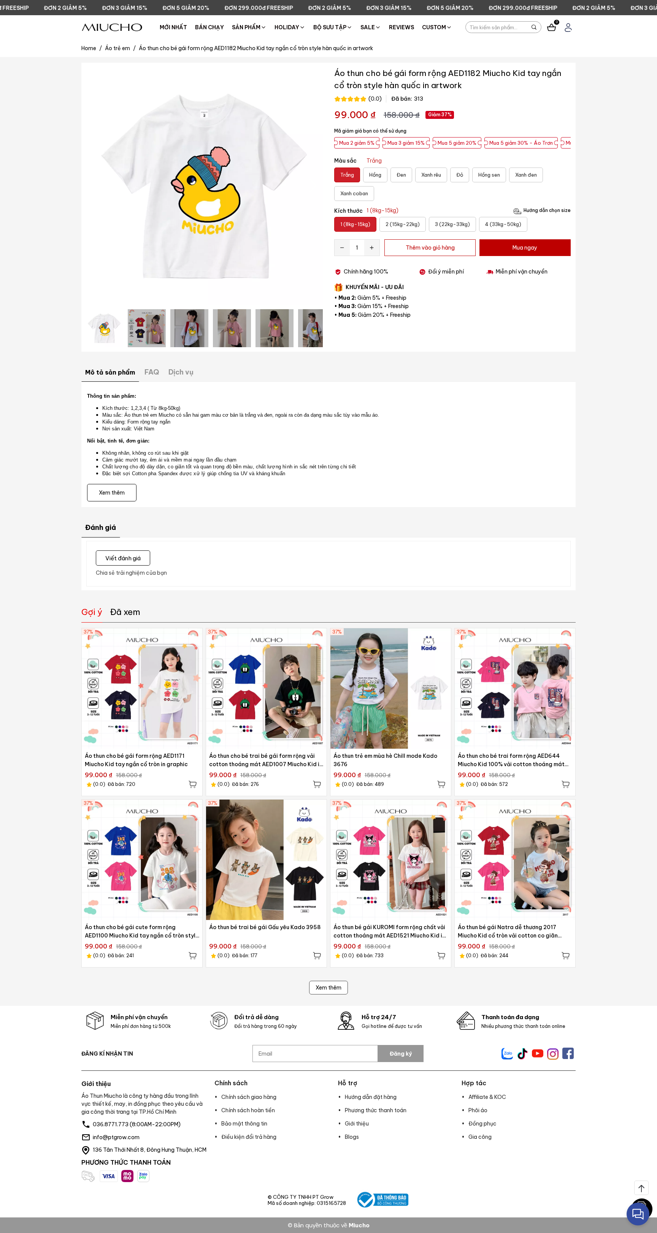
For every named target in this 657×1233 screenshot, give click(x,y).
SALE (367, 27)
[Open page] (112, 27)
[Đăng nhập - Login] (568, 27)
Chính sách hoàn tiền (248, 1110)
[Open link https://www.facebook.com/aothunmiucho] (568, 1053)
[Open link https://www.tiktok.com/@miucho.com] (522, 1053)
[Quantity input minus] (342, 248)
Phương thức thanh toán (375, 1110)
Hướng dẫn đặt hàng (371, 1097)
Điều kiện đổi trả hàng (248, 1136)
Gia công (480, 1136)
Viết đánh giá (123, 557)
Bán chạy (209, 27)
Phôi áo (477, 1110)
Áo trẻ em (120, 48)
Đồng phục (482, 1123)
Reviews (401, 27)
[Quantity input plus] (371, 248)
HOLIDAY (287, 27)
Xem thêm (328, 987)
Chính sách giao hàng (248, 1097)
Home (91, 48)
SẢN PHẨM (246, 27)
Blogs (352, 1136)
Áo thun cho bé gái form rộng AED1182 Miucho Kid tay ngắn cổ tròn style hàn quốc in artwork (256, 48)
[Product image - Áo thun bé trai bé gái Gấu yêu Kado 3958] (266, 860)
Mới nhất (173, 27)
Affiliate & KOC (487, 1097)
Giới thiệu (357, 1123)
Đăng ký (401, 1053)
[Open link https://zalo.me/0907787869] (507, 1053)
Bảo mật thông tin (244, 1123)
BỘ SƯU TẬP (329, 27)
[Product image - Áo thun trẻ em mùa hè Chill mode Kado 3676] (390, 688)
